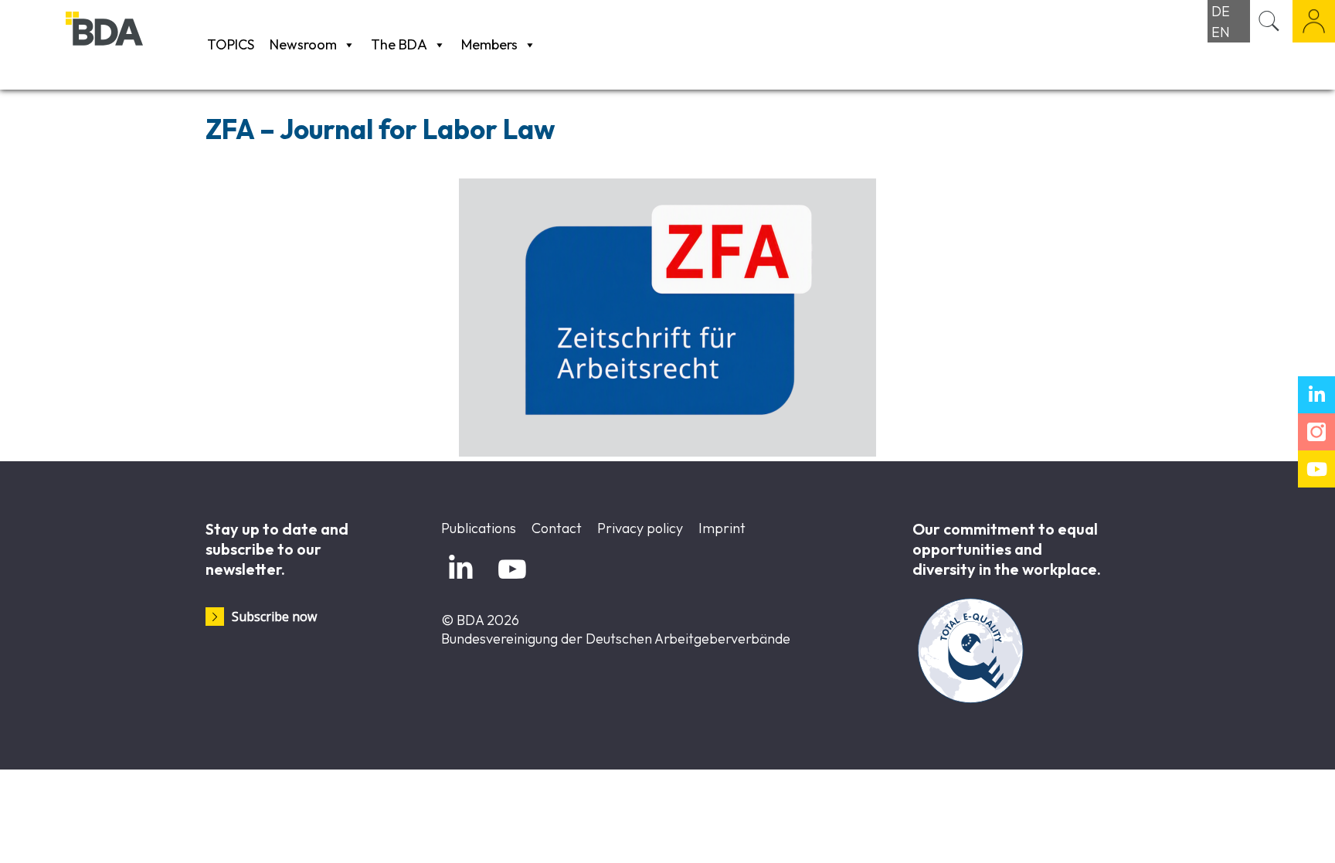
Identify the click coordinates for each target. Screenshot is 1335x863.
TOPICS (230, 44)
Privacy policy (640, 528)
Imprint (722, 528)
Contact (557, 528)
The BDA (399, 44)
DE (1220, 11)
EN (1220, 32)
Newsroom (303, 44)
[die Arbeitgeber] (132, 44)
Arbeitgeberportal (1314, 21)
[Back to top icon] (1261, 831)
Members (489, 44)
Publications (478, 528)
